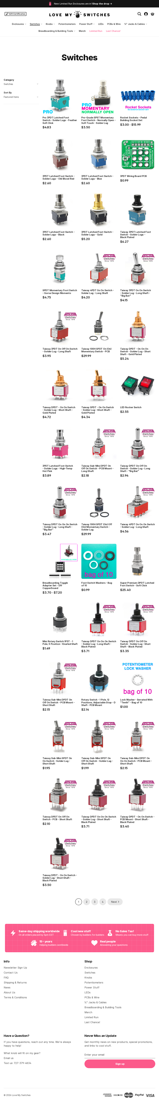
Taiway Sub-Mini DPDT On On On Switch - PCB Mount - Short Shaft (136, 761)
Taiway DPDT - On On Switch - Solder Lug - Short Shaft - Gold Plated (59, 410)
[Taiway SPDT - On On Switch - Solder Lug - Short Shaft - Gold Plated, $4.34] (98, 385)
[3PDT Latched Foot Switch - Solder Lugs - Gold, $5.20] (98, 210)
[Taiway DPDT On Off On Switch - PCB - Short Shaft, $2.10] (60, 795)
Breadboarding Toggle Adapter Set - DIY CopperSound (55, 585)
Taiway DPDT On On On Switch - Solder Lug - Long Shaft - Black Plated (98, 644)
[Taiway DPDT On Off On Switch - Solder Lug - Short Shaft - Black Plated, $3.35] (137, 619)
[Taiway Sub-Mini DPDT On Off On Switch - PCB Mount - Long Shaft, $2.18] (98, 444)
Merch (82, 31)
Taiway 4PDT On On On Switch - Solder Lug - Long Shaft (137, 525)
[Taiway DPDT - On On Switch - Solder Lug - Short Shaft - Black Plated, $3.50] (60, 853)
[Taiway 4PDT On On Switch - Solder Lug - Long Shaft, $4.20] (98, 268)
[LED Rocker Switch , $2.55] (137, 385)
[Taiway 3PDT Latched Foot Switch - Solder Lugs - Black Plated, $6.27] (137, 210)
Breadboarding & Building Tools (56, 31)
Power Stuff (85, 24)
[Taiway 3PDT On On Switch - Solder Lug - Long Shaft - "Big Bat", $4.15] (137, 268)
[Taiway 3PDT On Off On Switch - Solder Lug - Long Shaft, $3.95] (60, 327)
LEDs (101, 24)
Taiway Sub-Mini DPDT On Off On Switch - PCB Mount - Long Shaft (97, 468)
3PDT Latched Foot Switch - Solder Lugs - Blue (97, 177)
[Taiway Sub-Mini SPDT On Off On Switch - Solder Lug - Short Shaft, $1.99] (98, 736)
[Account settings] (146, 14)
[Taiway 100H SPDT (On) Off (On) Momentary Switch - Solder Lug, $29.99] (98, 502)
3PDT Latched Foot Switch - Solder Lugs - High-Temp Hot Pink (58, 468)
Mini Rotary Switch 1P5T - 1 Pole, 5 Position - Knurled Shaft (60, 642)
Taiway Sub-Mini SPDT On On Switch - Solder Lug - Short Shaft (57, 761)
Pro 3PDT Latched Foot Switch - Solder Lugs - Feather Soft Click (60, 120)
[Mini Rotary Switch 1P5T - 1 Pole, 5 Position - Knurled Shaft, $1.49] (60, 619)
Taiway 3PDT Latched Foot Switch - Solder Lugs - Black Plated (135, 235)
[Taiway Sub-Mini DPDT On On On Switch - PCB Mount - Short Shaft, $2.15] (137, 736)
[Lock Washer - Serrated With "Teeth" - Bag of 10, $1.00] (137, 678)
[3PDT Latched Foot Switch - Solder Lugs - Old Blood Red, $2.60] (60, 154)
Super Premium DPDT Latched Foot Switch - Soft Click (137, 584)
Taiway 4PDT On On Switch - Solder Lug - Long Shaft (97, 291)
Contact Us (11, 972)
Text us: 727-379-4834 (17, 1063)
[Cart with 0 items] (152, 14)
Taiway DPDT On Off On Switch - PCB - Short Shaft (57, 818)
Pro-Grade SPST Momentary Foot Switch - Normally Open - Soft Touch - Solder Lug (98, 120)
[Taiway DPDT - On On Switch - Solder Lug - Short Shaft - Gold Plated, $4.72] (60, 385)
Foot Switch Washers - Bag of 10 (96, 584)
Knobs (49, 24)
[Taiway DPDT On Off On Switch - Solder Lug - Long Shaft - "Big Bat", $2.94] (137, 444)
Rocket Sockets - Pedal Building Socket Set (133, 119)
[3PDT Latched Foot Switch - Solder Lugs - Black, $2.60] (60, 210)
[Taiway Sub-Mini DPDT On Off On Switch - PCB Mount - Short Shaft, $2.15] (60, 678)
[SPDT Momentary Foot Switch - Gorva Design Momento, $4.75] (60, 268)
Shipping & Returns (15, 982)
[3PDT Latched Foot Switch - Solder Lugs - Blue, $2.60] (98, 154)
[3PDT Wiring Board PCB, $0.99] (137, 154)
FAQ (6, 977)
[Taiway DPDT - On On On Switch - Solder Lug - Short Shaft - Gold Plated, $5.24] (137, 327)
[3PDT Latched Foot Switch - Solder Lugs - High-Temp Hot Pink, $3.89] (60, 444)
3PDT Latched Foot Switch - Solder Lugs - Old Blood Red (59, 177)
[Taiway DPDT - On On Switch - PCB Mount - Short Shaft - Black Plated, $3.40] (137, 795)
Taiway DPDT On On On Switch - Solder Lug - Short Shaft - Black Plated (98, 819)
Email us (9, 1058)
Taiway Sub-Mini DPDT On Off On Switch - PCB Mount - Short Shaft (59, 702)
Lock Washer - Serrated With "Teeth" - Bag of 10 (136, 701)
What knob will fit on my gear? (22, 1053)
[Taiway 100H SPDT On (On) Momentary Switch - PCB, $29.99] (98, 327)
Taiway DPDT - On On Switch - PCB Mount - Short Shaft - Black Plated (137, 819)
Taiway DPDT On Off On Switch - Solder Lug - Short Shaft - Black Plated (135, 644)
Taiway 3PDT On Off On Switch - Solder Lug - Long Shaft (60, 350)
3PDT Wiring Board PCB (133, 176)
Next (114, 901)
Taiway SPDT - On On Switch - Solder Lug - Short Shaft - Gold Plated (97, 410)
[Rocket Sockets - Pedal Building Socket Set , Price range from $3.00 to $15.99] (137, 96)
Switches (35, 24)
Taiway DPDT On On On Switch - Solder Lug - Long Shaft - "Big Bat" (60, 527)
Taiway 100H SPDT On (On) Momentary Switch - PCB (96, 350)
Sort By (8, 92)
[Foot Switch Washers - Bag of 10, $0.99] (98, 561)
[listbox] (21, 97)
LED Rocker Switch (130, 407)
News (7, 987)
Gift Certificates (17, 14)
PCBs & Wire (114, 24)
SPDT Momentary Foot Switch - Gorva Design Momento (60, 291)
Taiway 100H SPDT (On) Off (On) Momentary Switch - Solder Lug (96, 527)
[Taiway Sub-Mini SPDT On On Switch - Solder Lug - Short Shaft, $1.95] (60, 736)
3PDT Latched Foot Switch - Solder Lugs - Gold (97, 233)
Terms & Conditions (15, 997)
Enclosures (18, 24)
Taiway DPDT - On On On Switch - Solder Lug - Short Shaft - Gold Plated (135, 351)
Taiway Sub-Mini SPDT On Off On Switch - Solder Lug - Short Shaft (97, 761)
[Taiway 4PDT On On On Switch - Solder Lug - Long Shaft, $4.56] (137, 502)
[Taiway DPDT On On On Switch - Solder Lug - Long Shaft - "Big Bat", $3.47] (60, 502)
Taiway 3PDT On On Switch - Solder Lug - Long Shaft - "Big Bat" (135, 293)
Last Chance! (113, 31)
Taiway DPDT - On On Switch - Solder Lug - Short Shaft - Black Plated (60, 878)
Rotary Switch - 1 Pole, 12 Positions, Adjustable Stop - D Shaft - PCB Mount (98, 702)
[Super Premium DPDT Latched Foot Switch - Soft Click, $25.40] (137, 561)
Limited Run (95, 31)
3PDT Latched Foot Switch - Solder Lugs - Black (59, 233)
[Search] (139, 14)
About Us (9, 992)
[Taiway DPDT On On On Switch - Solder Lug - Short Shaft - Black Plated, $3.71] (98, 795)
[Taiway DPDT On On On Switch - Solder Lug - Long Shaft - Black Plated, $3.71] (98, 619)
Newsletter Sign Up (15, 967)
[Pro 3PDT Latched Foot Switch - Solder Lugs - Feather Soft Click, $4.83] (60, 96)
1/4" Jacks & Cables (134, 24)
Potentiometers (67, 24)
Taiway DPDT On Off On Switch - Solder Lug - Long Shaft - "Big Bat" (135, 468)
